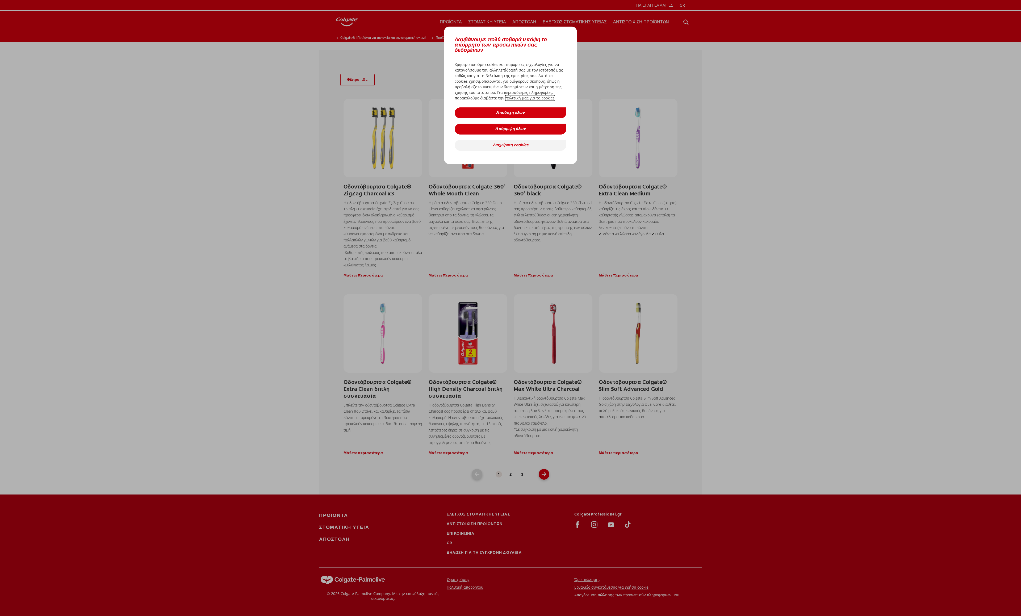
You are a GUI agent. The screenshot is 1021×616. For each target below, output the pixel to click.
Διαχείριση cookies (510, 145)
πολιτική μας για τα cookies (530, 97)
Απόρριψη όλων (510, 129)
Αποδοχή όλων (510, 113)
